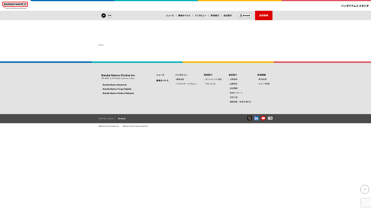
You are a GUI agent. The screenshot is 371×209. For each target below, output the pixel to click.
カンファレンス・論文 (213, 79)
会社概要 (234, 88)
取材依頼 (121, 118)
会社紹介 (227, 15)
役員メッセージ (236, 92)
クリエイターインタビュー (187, 83)
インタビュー (201, 15)
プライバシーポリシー (107, 118)
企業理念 (234, 83)
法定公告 (234, 97)
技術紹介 (215, 15)
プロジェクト (210, 83)
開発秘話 (180, 79)
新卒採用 (263, 79)
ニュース (170, 15)
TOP (100, 45)
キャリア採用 (264, 83)
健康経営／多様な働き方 (240, 101)
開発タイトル (184, 15)
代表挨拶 (234, 79)
